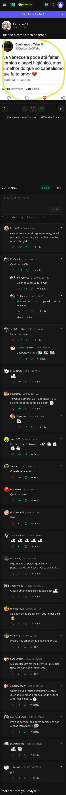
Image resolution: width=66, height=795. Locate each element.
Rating (45, 187)
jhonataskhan (17, 743)
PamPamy (16, 558)
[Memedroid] (12, 4)
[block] (62, 25)
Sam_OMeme (17, 658)
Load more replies (23, 317)
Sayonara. (15, 393)
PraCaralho (16, 259)
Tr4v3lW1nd (17, 766)
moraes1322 (17, 608)
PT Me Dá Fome (50, 117)
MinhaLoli (15, 489)
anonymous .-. (24, 277)
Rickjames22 (20, 24)
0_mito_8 (15, 635)
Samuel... (15, 466)
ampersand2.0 (18, 685)
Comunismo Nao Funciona (22, 117)
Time (58, 187)
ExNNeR (14, 228)
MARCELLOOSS (18, 716)
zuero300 (15, 439)
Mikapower (16, 370)
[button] (53, 5)
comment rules (39, 217)
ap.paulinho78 (18, 535)
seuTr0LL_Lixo (18, 329)
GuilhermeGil (17, 512)
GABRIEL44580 (24, 347)
